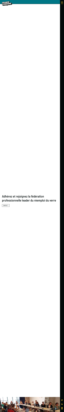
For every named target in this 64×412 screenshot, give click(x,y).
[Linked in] (62, 404)
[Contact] (62, 400)
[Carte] (62, 408)
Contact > (5, 205)
